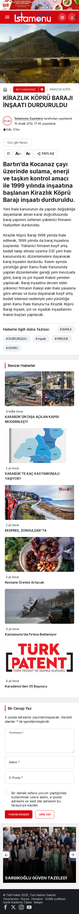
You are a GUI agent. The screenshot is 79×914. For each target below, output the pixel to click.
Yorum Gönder (18, 814)
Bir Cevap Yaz (19, 708)
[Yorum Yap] (8, 154)
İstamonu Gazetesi (29, 118)
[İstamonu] (32, 17)
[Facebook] (5, 907)
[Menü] (7, 17)
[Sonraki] (72, 854)
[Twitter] (13, 907)
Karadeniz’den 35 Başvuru (26, 686)
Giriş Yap (45, 814)
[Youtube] (29, 907)
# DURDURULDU (16, 338)
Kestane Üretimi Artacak (24, 582)
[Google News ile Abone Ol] (17, 142)
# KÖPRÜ (12, 348)
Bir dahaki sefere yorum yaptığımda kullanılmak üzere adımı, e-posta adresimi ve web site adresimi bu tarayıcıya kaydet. (38, 799)
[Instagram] (21, 907)
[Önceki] (6, 854)
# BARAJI (65, 329)
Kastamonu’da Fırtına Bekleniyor (31, 634)
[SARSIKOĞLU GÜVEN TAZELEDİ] (39, 855)
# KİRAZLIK (61, 338)
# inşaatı (41, 338)
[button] (62, 17)
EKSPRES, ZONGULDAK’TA (26, 530)
